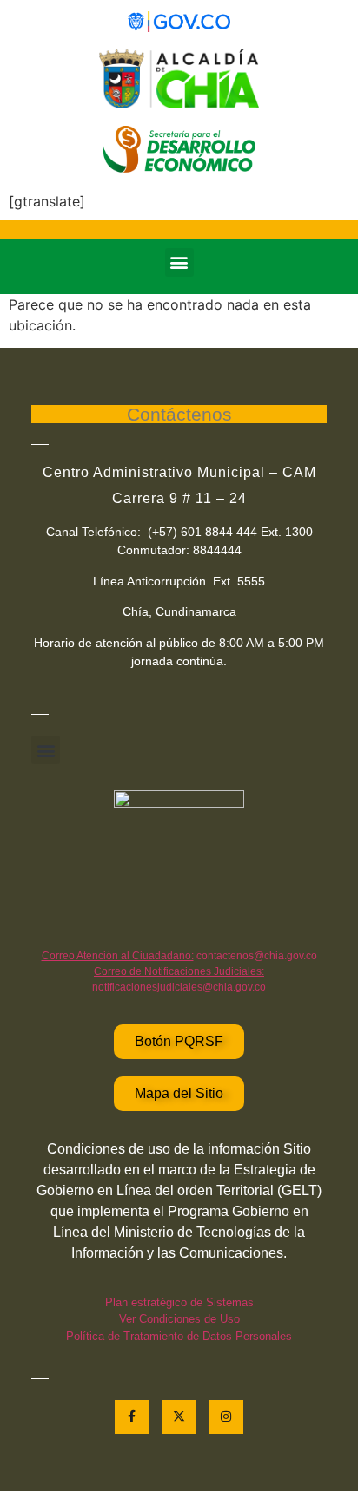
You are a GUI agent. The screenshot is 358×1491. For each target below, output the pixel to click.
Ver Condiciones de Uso (179, 1318)
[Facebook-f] (132, 1417)
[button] (179, 262)
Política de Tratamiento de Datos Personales (179, 1336)
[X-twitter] (179, 1417)
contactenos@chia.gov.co (179, 956)
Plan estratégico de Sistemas (179, 1302)
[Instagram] (226, 1417)
